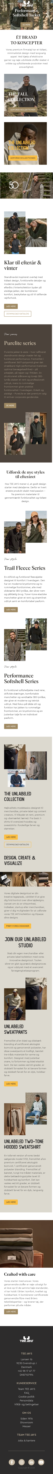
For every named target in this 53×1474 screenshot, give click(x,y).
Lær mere (11, 1312)
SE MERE (10, 406)
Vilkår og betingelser (26, 1404)
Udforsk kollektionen (22, 110)
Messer (27, 1426)
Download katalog (17, 314)
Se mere (26, 23)
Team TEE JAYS (26, 1389)
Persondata (26, 1400)
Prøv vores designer (17, 926)
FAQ (26, 1393)
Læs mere (11, 306)
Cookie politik (26, 1396)
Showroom (26, 1422)
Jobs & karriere (26, 1440)
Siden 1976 (26, 1418)
